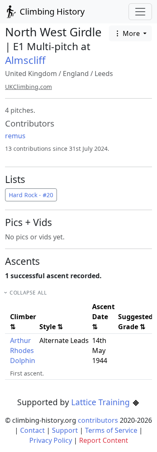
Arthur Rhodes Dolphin (22, 350)
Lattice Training (101, 402)
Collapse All (28, 292)
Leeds (104, 73)
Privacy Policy (50, 440)
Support (65, 430)
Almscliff (25, 60)
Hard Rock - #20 (31, 195)
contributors (98, 420)
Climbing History (51, 11)
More (131, 33)
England (76, 73)
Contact (32, 430)
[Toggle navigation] (140, 11)
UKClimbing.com (28, 87)
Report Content (103, 440)
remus (15, 135)
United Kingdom (31, 73)
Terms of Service (111, 430)
